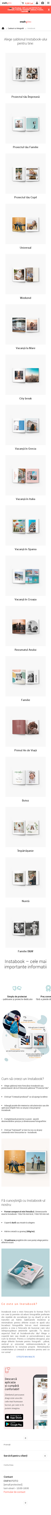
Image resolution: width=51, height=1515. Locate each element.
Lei (29, 3)
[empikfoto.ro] (25, 21)
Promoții (7, 1445)
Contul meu (8, 1465)
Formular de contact (14, 1492)
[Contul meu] (37, 3)
